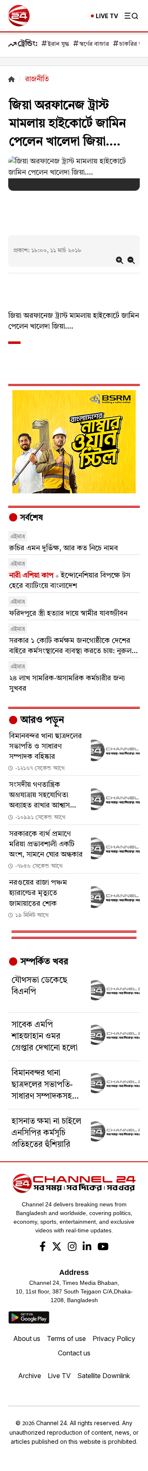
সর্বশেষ (30, 518)
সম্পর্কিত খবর (43, 961)
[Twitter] (57, 1248)
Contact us (74, 1353)
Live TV (59, 1376)
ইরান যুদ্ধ (58, 44)
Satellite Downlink (103, 1376)
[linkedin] (87, 1248)
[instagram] (72, 1248)
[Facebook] (42, 1248)
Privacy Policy (113, 1338)
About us (26, 1338)
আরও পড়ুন (41, 720)
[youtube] (103, 1248)
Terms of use (66, 1338)
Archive (29, 1376)
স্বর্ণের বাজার (94, 44)
